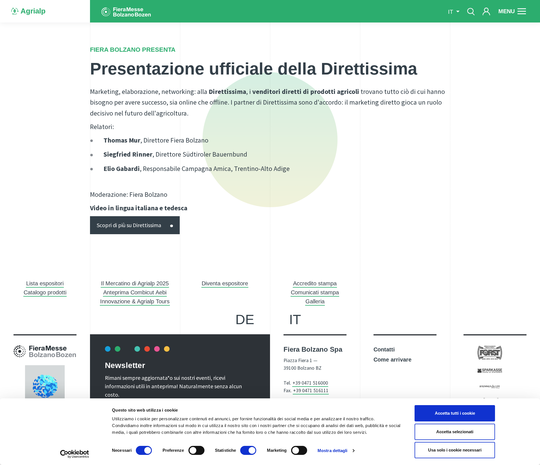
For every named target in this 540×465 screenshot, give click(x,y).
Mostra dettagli (333, 450)
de (244, 319)
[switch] (196, 450)
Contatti (384, 349)
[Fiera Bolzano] (126, 11)
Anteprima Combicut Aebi (134, 292)
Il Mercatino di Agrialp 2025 (135, 283)
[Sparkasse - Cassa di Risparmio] (490, 370)
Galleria (315, 301)
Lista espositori (45, 283)
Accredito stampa (315, 283)
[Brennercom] (490, 386)
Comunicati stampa (315, 292)
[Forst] (490, 352)
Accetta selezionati (454, 431)
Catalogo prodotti (45, 292)
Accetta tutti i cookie (455, 413)
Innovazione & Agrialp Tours (135, 301)
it (295, 319)
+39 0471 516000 (310, 383)
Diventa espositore (225, 283)
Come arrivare (392, 359)
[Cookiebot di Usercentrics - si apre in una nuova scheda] (74, 454)
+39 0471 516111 (310, 390)
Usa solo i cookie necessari (455, 450)
